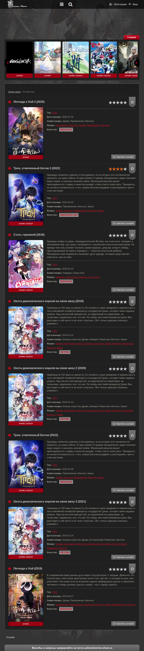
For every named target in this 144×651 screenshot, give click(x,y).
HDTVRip (64, 352)
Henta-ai (32, 4)
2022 (54, 198)
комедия (60, 277)
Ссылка (10, 637)
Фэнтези (105, 125)
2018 (54, 264)
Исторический (119, 544)
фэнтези (73, 125)
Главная (131, 37)
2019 (54, 331)
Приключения (93, 125)
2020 (54, 398)
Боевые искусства (95, 343)
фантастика (71, 277)
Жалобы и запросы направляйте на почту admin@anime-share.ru (72, 647)
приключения (76, 604)
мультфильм (62, 125)
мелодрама (69, 343)
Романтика (127, 343)
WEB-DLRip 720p (68, 215)
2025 (54, 113)
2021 (54, 531)
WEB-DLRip (66, 129)
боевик (59, 211)
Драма (82, 125)
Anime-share (14, 92)
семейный (89, 604)
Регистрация (120, 4)
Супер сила (94, 277)
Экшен (101, 211)
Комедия (82, 277)
